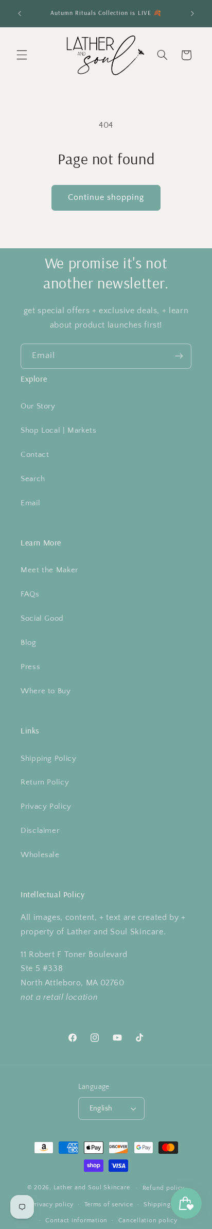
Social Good (42, 618)
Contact (35, 455)
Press (30, 667)
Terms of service (108, 1204)
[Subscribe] (179, 356)
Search (33, 479)
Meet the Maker (49, 570)
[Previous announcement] (19, 13)
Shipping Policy (48, 759)
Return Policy (45, 782)
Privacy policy (52, 1204)
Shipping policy (167, 1204)
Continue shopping (106, 197)
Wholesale (40, 855)
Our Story (38, 406)
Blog (29, 643)
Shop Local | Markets (59, 430)
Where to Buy (46, 691)
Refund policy (164, 1188)
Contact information (76, 1220)
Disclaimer (40, 831)
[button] (21, 55)
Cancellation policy (148, 1220)
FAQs (30, 594)
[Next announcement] (192, 13)
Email (30, 503)
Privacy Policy (46, 807)
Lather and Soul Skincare (92, 1187)
